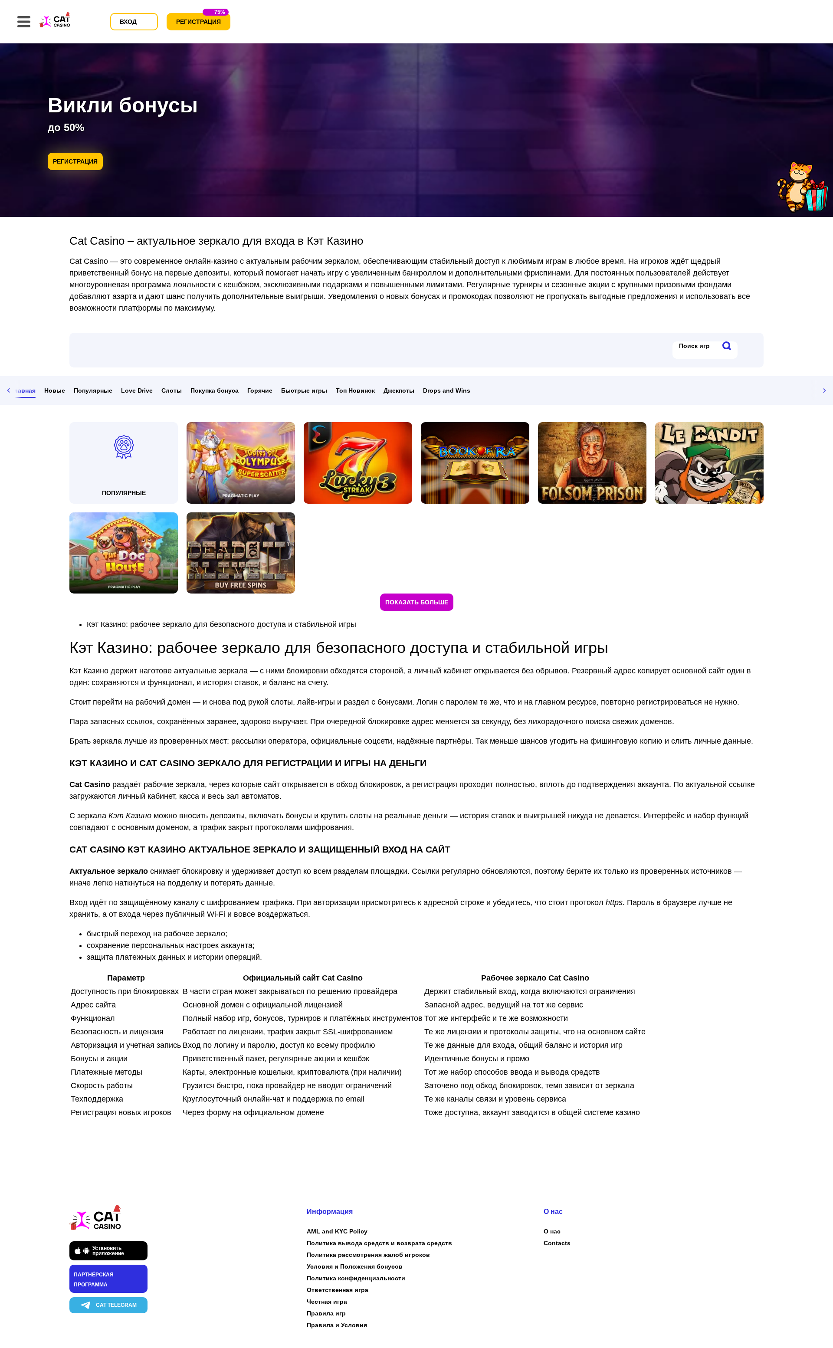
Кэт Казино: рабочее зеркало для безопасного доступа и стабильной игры (221, 624)
